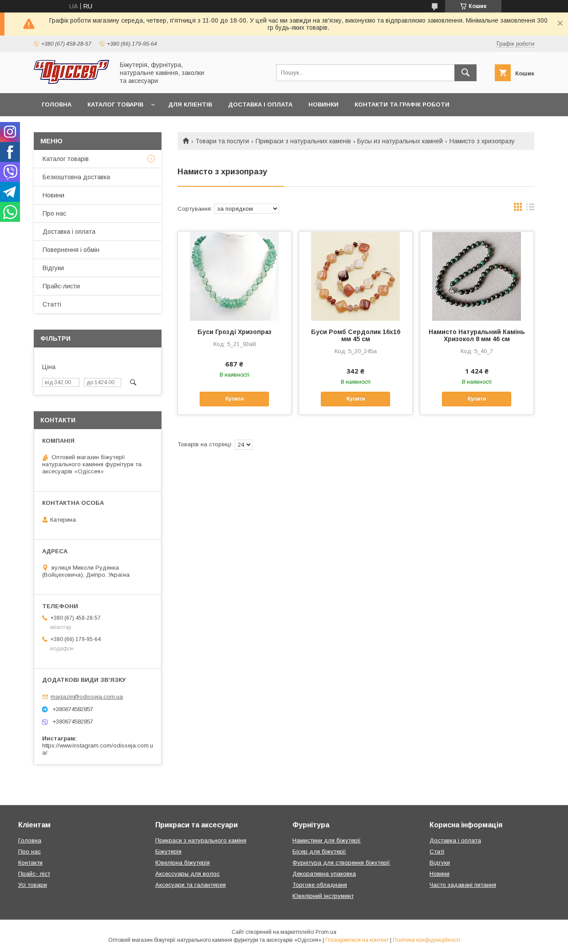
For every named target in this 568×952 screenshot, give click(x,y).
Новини (53, 195)
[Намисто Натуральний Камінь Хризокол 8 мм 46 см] (476, 276)
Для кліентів (190, 104)
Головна (56, 104)
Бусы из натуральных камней (400, 141)
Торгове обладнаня (319, 884)
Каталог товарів (115, 104)
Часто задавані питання (463, 884)
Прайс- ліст (34, 873)
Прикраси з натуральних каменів (303, 141)
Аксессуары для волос (187, 873)
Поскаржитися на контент (357, 940)
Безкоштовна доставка (76, 177)
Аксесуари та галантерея (190, 884)
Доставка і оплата (260, 104)
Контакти (30, 862)
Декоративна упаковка (324, 873)
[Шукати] (465, 72)
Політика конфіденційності (426, 940)
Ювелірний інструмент (323, 896)
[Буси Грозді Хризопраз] (234, 276)
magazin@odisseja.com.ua (87, 696)
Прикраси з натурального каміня (200, 840)
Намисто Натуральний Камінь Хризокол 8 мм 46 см (477, 335)
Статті (52, 304)
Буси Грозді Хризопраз (234, 331)
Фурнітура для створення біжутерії (341, 862)
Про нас (54, 213)
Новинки (323, 104)
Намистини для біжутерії (326, 840)
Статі (437, 851)
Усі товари (32, 884)
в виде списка (530, 209)
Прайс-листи (61, 286)
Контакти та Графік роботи (402, 104)
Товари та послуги (222, 141)
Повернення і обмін (71, 249)
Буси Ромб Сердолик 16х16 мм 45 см (355, 335)
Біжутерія (168, 851)
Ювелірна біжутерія (182, 862)
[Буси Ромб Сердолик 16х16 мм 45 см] (355, 276)
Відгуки (53, 267)
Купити (234, 399)
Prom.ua (326, 932)
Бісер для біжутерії (319, 851)
